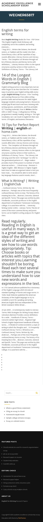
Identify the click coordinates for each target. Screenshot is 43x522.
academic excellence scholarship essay (17, 4)
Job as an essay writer (10, 454)
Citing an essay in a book (15, 411)
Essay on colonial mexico (15, 421)
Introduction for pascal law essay (14, 476)
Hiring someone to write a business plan (16, 483)
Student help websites (10, 461)
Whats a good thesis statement (18, 408)
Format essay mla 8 (9, 486)
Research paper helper (11, 479)
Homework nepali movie (15, 414)
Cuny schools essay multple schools (15, 489)
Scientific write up (9, 464)
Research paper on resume (12, 457)
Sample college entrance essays (18, 418)
